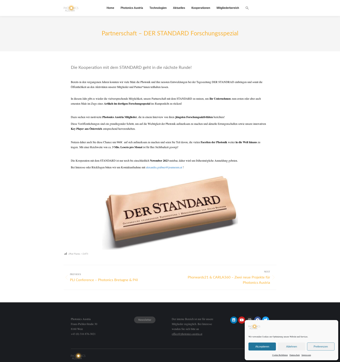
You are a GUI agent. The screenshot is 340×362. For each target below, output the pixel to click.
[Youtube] (241, 320)
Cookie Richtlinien (280, 355)
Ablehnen (291, 346)
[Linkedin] (233, 320)
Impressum (306, 355)
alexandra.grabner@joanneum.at (164, 167)
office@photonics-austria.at (187, 334)
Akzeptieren (262, 346)
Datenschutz (295, 355)
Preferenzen (321, 346)
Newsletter (144, 319)
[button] (247, 8)
